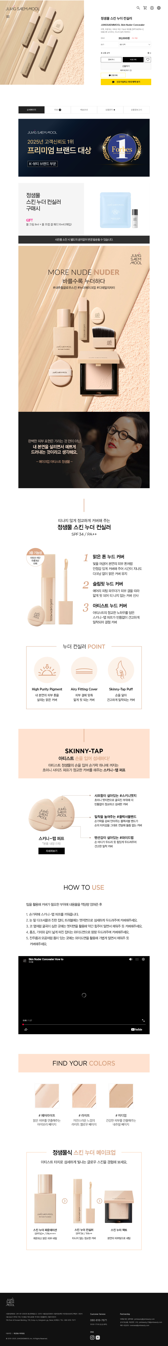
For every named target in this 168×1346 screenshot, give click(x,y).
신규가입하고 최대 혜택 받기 (128, 82)
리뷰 (57, 110)
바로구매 (133, 59)
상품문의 (109, 110)
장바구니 (111, 59)
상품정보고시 (136, 110)
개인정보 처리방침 (19, 1333)
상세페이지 (31, 110)
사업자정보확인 (57, 1314)
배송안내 (84, 110)
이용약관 (8, 1333)
